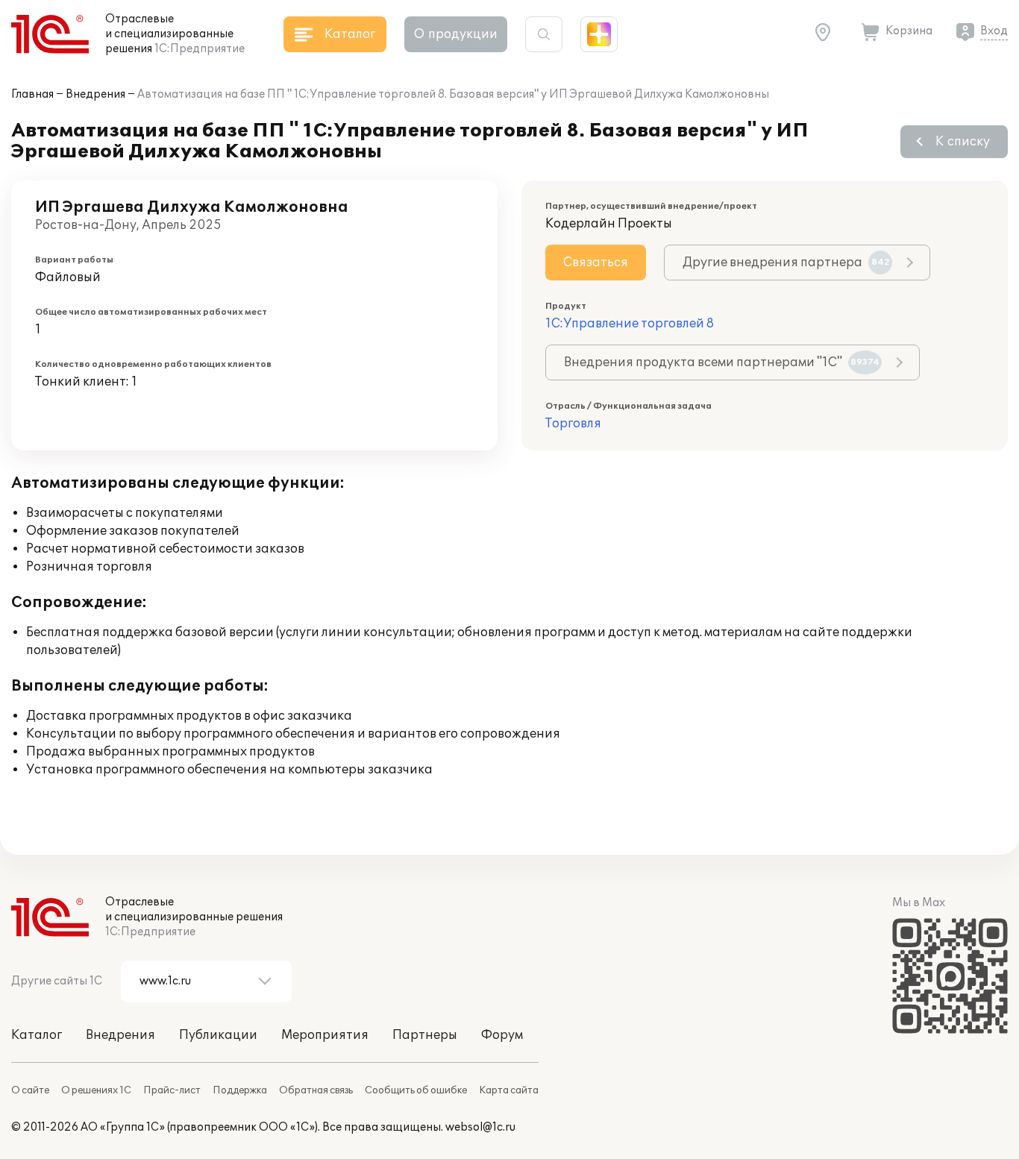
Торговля (573, 423)
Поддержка (240, 1090)
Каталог (36, 1035)
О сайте (30, 1090)
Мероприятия (325, 1035)
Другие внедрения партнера (786, 262)
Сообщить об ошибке (416, 1090)
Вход (994, 31)
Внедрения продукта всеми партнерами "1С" (722, 362)
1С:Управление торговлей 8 (629, 323)
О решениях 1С (96, 1090)
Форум (502, 1035)
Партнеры (424, 1035)
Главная (32, 94)
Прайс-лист (172, 1090)
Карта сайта (509, 1090)
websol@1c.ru (480, 1127)
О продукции (456, 34)
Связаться (595, 262)
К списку (962, 141)
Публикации (218, 1035)
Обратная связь (316, 1090)
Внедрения (95, 94)
